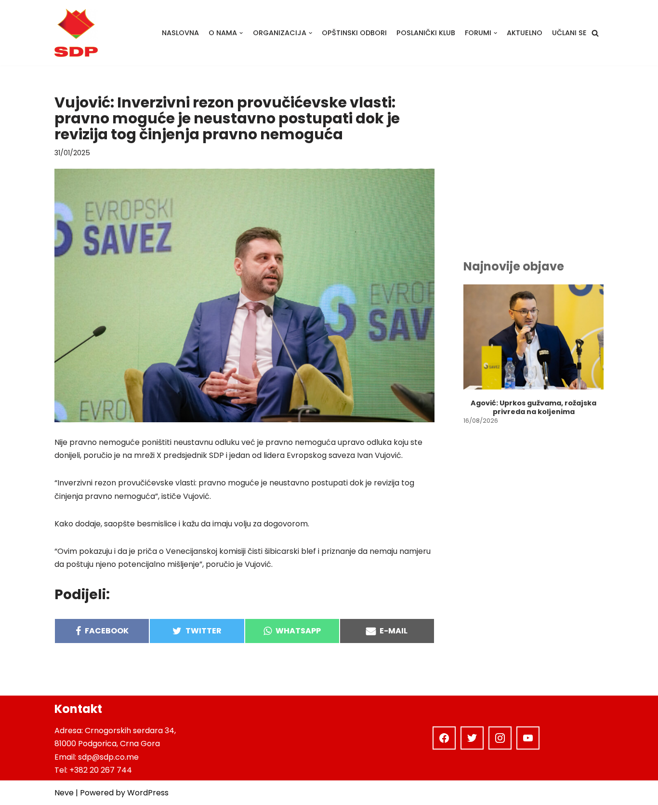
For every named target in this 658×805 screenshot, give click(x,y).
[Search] (595, 33)
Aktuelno (524, 33)
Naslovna (180, 33)
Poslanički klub (425, 33)
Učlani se (569, 33)
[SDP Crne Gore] (76, 33)
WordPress (148, 792)
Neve (64, 792)
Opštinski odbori (354, 33)
